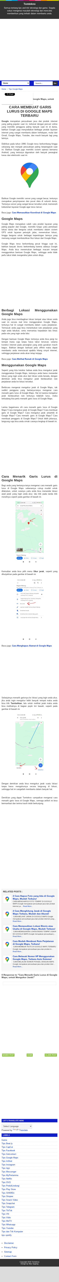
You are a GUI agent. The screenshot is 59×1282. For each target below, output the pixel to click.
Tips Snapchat (8, 1203)
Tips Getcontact (9, 1154)
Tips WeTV (7, 1221)
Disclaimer (9, 1243)
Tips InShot (7, 1161)
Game (4, 1140)
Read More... (28, 906)
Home (29, 1055)
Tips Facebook (8, 1150)
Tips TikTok (7, 1210)
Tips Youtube (8, 1228)
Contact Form (10, 1256)
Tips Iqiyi (6, 1168)
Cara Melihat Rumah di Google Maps (30, 359)
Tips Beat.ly (7, 1143)
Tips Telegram (8, 1207)
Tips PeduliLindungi (10, 1186)
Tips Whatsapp (8, 1224)
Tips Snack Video (10, 1200)
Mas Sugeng (33, 1264)
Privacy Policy (10, 1247)
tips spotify (7, 1235)
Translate (23, 1130)
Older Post (50, 1055)
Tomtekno (30, 4)
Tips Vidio (6, 1217)
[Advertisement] (29, 49)
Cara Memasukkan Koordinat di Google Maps (34, 212)
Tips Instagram (8, 1164)
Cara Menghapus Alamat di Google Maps (32, 646)
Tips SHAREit (8, 1193)
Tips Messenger (9, 1172)
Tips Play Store (9, 1189)
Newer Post (8, 1055)
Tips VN (5, 1214)
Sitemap (8, 1252)
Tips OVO (6, 1182)
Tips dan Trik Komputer (12, 1231)
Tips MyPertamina (10, 1175)
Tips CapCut (7, 1147)
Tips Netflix (7, 1179)
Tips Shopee (7, 1196)
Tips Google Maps (10, 1157)
